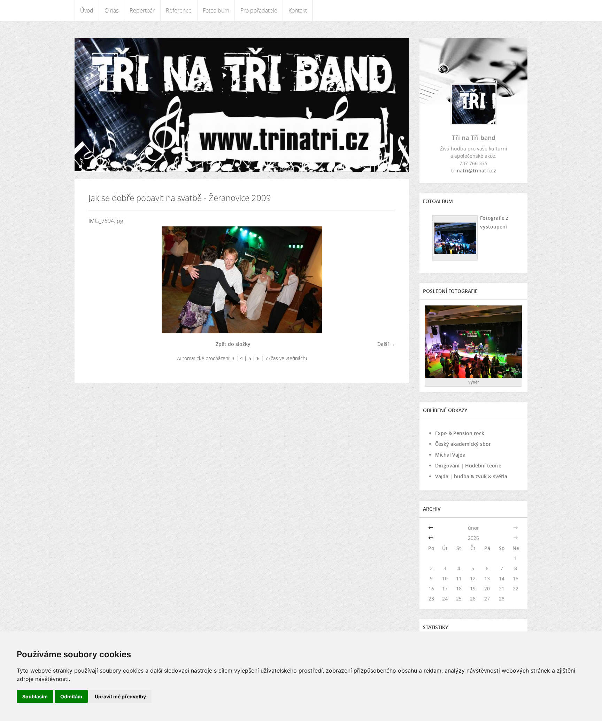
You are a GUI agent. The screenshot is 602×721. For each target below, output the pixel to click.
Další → (386, 344)
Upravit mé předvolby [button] (120, 696)
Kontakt (297, 10)
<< (431, 528)
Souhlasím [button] (35, 696)
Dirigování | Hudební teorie (468, 465)
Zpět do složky (233, 344)
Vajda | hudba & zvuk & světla (471, 476)
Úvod (86, 10)
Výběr (473, 382)
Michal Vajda (450, 454)
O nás (111, 10)
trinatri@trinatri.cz (473, 170)
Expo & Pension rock (459, 433)
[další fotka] (384, 279)
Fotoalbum (216, 10)
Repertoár (142, 10)
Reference (179, 10)
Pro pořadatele (258, 10)
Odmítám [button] (71, 696)
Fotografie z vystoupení (494, 222)
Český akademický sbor (463, 444)
